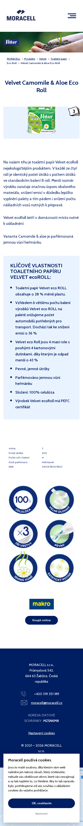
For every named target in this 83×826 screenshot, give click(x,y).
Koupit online (41, 620)
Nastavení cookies (41, 733)
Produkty (29, 58)
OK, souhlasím (42, 803)
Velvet (42, 58)
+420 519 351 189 (46, 694)
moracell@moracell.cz (46, 703)
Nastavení (42, 813)
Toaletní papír (58, 58)
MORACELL (13, 58)
